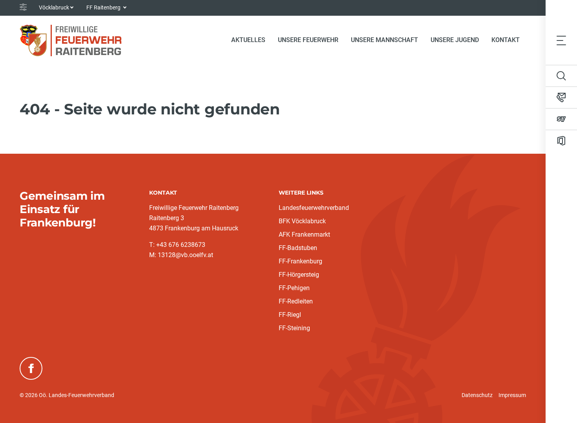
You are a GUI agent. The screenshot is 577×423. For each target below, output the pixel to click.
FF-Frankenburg (300, 261)
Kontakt (505, 40)
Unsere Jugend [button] (455, 40)
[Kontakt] (561, 97)
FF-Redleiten (296, 301)
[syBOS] (561, 119)
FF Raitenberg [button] (104, 7)
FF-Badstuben (298, 248)
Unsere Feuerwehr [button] (308, 40)
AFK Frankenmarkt (304, 234)
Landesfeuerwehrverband (314, 208)
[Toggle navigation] (561, 40)
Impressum (512, 395)
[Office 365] (561, 140)
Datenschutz (477, 395)
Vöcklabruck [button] (54, 7)
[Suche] (561, 75)
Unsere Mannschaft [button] (384, 40)
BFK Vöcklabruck (302, 221)
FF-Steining (294, 328)
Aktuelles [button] (248, 40)
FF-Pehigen (294, 288)
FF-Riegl (290, 314)
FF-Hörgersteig (299, 274)
